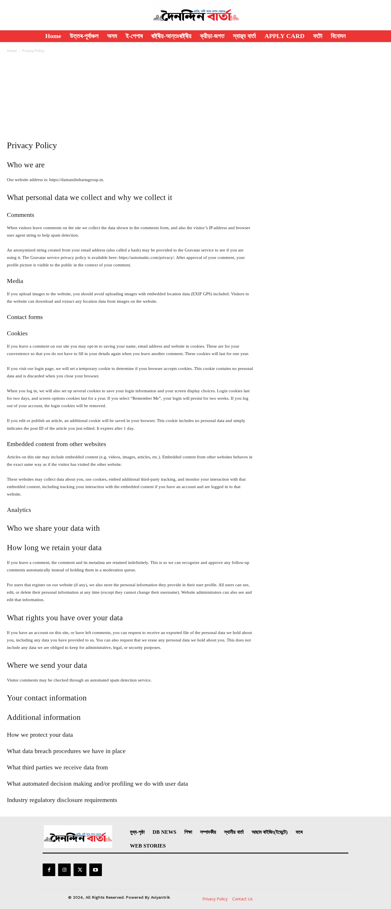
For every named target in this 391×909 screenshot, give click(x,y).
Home (12, 50)
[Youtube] (95, 870)
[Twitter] (80, 870)
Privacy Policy (215, 899)
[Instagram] (64, 870)
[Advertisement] (195, 96)
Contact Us (242, 899)
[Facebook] (49, 870)
